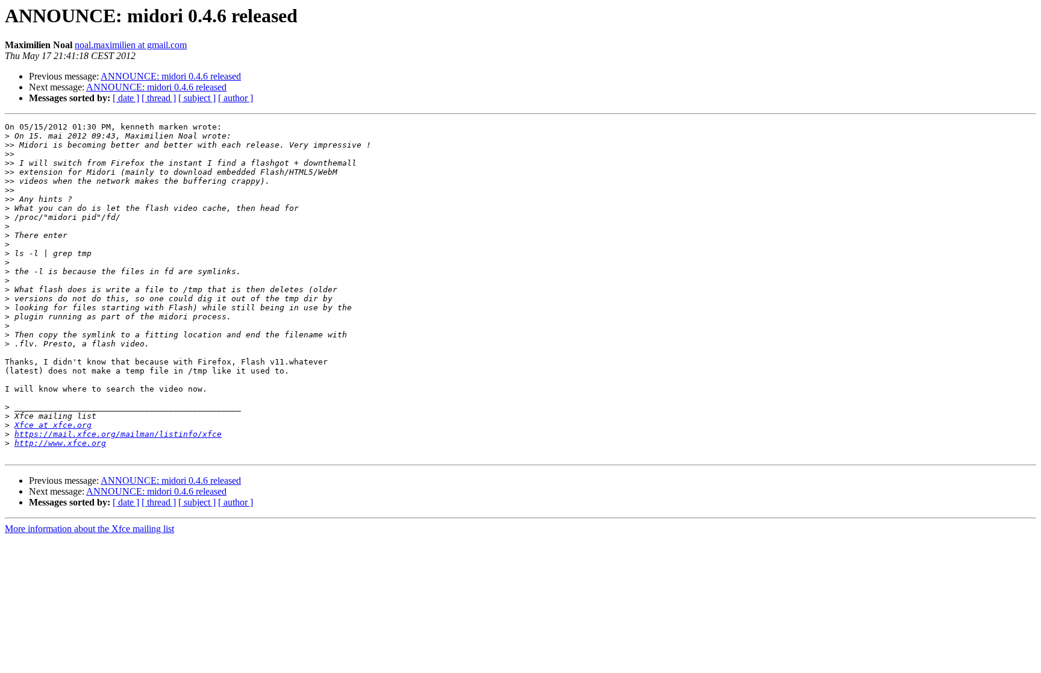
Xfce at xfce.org (53, 425)
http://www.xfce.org (60, 443)
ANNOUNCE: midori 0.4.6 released (171, 76)
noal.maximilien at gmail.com (131, 45)
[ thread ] (159, 98)
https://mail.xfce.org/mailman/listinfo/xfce (118, 434)
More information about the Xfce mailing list (89, 529)
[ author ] (235, 98)
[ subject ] (197, 98)
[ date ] (126, 98)
